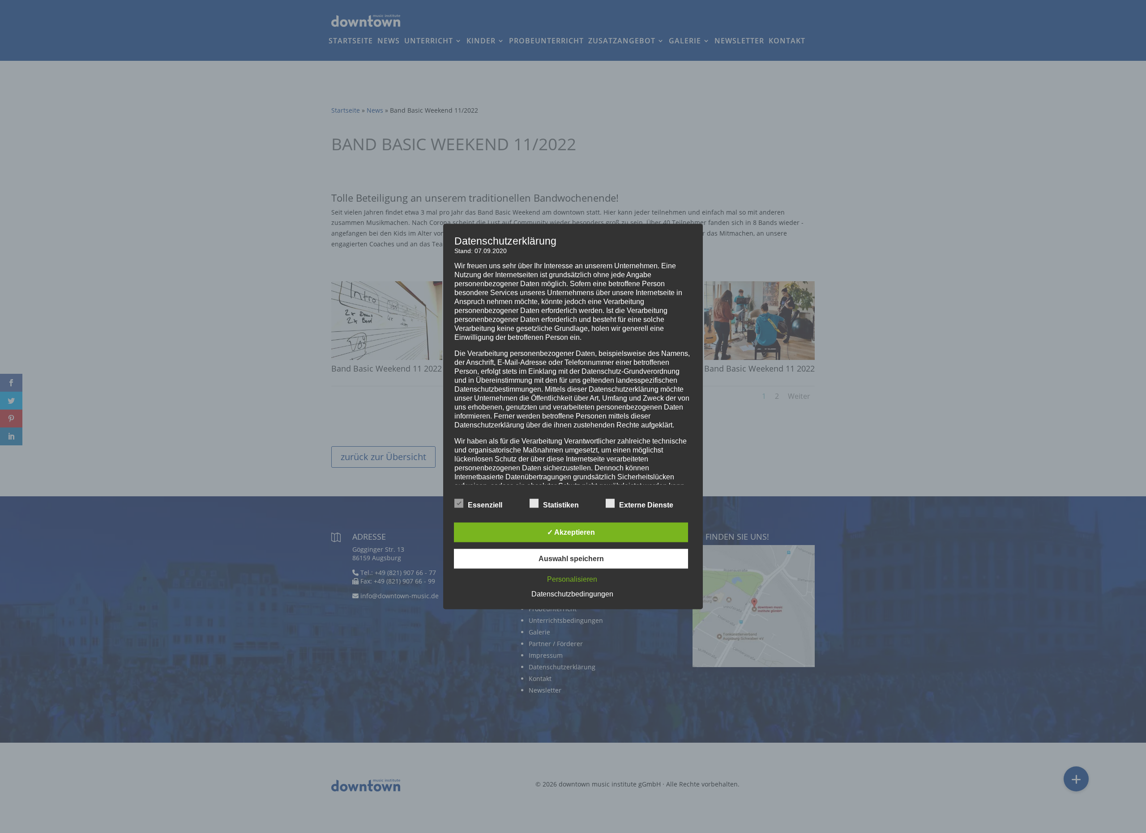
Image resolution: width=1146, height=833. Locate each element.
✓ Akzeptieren (571, 532)
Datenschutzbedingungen (572, 594)
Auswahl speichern (571, 558)
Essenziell (485, 505)
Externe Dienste (646, 505)
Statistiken (561, 505)
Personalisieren (572, 579)
